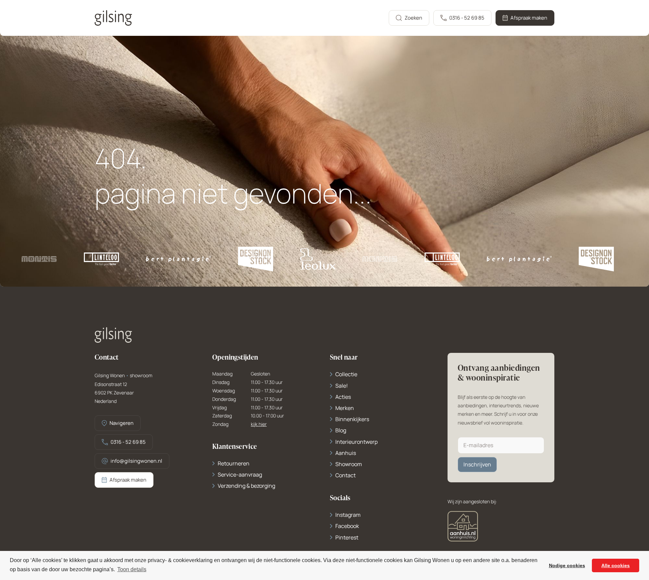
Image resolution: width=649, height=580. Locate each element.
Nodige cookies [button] (567, 565)
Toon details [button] (131, 569)
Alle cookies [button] (615, 565)
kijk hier (259, 424)
